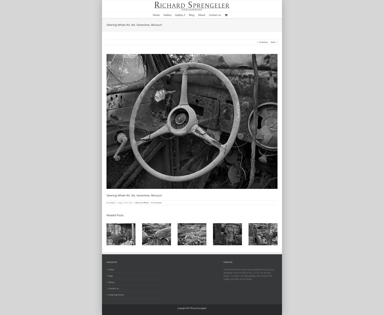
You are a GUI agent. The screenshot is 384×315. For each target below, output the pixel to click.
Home (111, 269)
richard (112, 202)
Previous (263, 42)
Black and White (142, 202)
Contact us (113, 288)
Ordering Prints (116, 294)
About (111, 282)
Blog (110, 275)
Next (273, 42)
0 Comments (156, 202)
